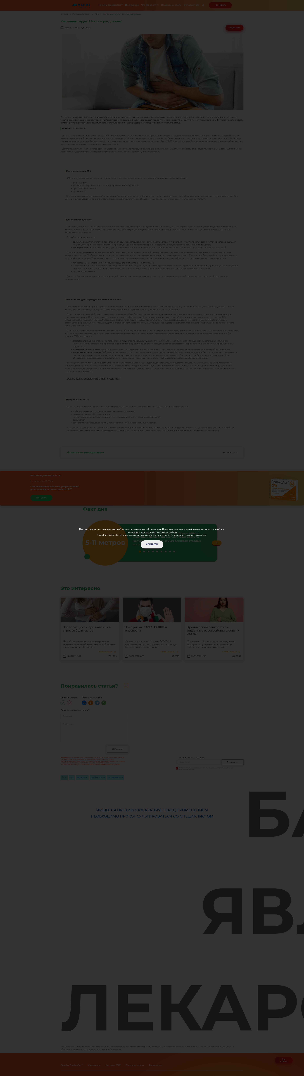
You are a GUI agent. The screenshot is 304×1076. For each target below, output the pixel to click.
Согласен (152, 544)
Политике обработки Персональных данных (185, 535)
